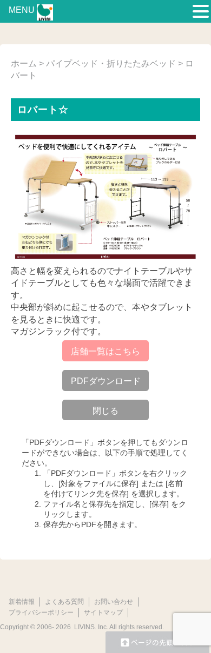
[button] (201, 12)
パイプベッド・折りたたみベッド (111, 63)
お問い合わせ (113, 601)
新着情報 (22, 601)
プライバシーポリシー (41, 612)
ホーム (24, 63)
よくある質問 (64, 601)
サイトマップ (103, 612)
